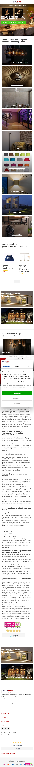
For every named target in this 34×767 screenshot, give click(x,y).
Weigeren (17, 403)
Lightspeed (11, 761)
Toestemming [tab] (6, 366)
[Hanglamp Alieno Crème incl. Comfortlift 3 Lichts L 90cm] (9, 258)
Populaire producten (22, 246)
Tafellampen (9, 534)
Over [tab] (28, 366)
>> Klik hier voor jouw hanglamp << (13, 22)
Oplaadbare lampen (11, 536)
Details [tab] (17, 366)
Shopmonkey (22, 761)
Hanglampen (9, 531)
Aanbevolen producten (9, 246)
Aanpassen (16, 398)
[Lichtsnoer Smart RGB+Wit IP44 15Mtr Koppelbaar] (25, 258)
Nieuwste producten (7, 247)
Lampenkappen (10, 528)
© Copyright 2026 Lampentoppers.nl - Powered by (17, 760)
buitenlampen (6, 488)
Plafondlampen (9, 529)
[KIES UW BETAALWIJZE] (4, 764)
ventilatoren (27, 411)
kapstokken (5, 412)
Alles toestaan (17, 393)
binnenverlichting (6, 486)
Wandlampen (9, 533)
